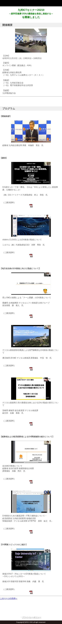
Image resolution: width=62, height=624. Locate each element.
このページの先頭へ (8, 598)
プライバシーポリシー (31, 617)
